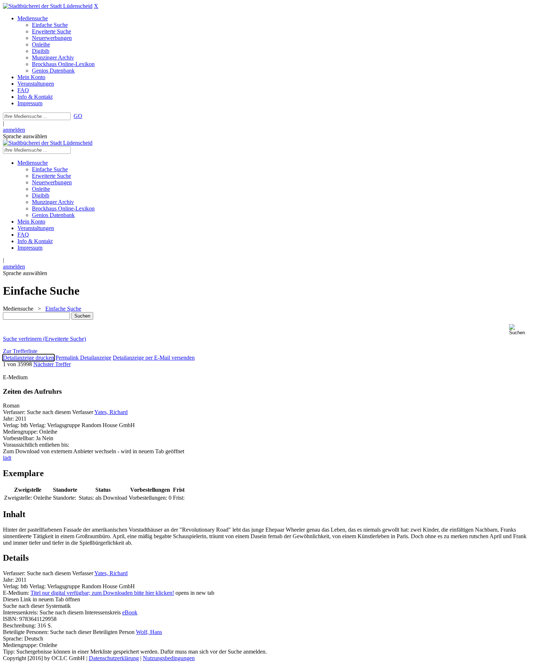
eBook (129, 612)
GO (78, 116)
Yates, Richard (111, 412)
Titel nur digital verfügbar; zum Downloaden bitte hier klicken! (102, 593)
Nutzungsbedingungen (169, 658)
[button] (519, 329)
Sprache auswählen (25, 136)
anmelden (14, 130)
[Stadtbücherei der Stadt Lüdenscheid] (47, 6)
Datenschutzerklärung (114, 658)
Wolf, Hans (149, 632)
